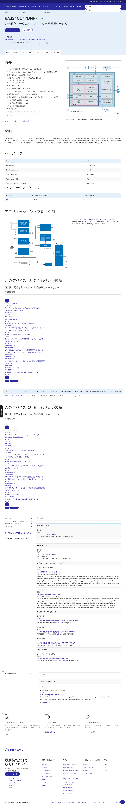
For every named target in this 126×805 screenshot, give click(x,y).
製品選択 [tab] (16, 52)
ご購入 (28, 30)
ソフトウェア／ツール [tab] (42, 52)
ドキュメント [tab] (27, 52)
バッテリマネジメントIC (35, 12)
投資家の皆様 (46, 770)
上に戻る (123, 803)
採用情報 (44, 767)
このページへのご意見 (114, 802)
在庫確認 (85, 770)
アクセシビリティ (92, 802)
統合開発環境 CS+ (68, 767)
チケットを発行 (90, 732)
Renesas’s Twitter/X (15, 781)
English (106, 764)
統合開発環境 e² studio (69, 764)
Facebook (11, 783)
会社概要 (44, 764)
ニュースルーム (46, 773)
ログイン (118, 1)
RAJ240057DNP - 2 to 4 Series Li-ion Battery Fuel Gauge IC (25, 39)
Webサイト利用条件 (56, 802)
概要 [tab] (7, 52)
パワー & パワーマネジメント (20, 12)
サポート (8, 734)
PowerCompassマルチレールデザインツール (71, 783)
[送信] (87, 10)
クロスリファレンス (68, 793)
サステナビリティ (47, 776)
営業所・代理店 (87, 773)
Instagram (11, 785)
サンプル (103, 1)
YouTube (11, 778)
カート (111, 1)
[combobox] (103, 10)
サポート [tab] (56, 52)
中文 (105, 767)
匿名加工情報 (82, 802)
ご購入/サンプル (88, 767)
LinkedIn (11, 787)
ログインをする (12, 774)
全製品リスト (8, 12)
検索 (103, 6)
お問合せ (44, 779)
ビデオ (44, 785)
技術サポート (87, 764)
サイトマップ (103, 802)
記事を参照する (50, 732)
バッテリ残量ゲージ (48, 12)
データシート (13, 30)
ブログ (44, 782)
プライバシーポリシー (70, 802)
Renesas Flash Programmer (71, 770)
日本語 (106, 770)
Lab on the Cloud (68, 790)
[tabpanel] (63, 728)
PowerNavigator (67, 787)
